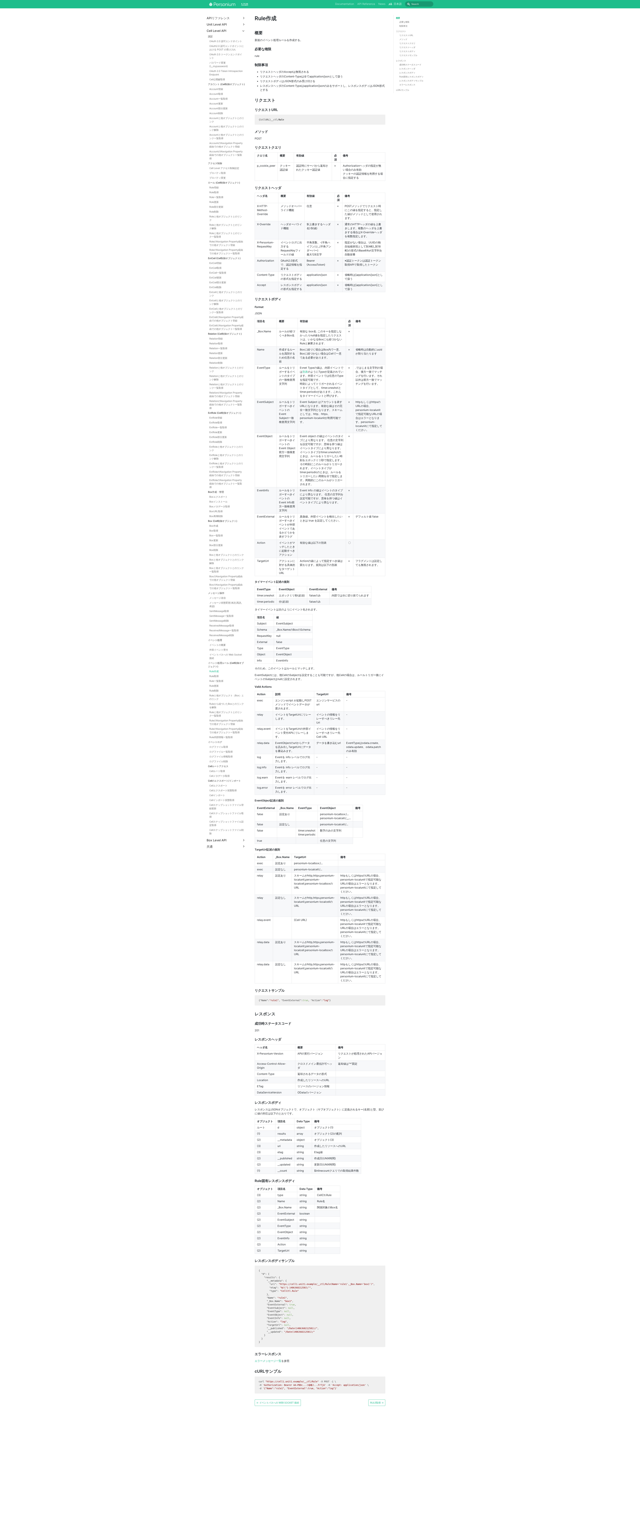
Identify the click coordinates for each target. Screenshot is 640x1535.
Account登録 (216, 89)
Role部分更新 (216, 206)
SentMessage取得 (219, 611)
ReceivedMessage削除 (221, 635)
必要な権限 (404, 22)
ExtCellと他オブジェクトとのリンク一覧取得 (225, 310)
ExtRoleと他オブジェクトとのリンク (226, 448)
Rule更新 (214, 685)
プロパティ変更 (217, 177)
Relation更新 (216, 353)
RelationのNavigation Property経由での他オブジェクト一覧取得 (225, 404)
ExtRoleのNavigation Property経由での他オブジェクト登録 (225, 473)
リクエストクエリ (407, 43)
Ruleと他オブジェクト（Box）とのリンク (226, 697)
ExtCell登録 (215, 263)
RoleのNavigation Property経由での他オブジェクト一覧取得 (226, 251)
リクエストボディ (407, 51)
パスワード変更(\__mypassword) (218, 64)
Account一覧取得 (218, 98)
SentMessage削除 (219, 620)
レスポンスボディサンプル (411, 80)
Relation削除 (216, 362)
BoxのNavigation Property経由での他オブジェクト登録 (225, 578)
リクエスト (401, 31)
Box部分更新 (216, 545)
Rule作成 (214, 671)
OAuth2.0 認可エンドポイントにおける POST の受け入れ (226, 48)
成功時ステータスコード (410, 64)
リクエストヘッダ (407, 47)
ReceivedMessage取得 (221, 625)
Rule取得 (214, 676)
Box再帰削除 (216, 516)
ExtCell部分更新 (217, 282)
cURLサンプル (402, 90)
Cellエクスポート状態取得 (223, 790)
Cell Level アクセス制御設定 (224, 168)
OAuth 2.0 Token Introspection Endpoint (226, 73)
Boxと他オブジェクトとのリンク (226, 554)
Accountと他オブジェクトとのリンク (226, 120)
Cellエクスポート (218, 785)
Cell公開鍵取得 (217, 79)
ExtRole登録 (215, 417)
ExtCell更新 (215, 277)
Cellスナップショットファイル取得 (226, 815)
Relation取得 (216, 343)
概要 (398, 18)
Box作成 (213, 525)
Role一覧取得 (216, 197)
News (381, 4)
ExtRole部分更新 (218, 437)
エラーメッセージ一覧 (268, 1360)
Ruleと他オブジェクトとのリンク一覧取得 (225, 714)
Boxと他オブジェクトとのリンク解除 (226, 561)
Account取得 (216, 93)
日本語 (398, 4)
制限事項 (403, 26)
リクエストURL (406, 35)
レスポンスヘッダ (407, 68)
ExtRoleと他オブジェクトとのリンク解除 (226, 457)
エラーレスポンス (407, 84)
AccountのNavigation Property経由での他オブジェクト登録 (226, 145)
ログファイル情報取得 (221, 756)
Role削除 (214, 211)
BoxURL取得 (216, 511)
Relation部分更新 (218, 358)
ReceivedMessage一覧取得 (224, 630)
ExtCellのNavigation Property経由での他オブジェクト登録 (226, 319)
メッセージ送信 (217, 597)
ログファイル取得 (218, 746)
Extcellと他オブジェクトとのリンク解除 (225, 302)
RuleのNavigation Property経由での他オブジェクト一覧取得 (226, 730)
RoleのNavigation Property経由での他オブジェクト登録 (226, 243)
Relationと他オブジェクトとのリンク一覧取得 (226, 386)
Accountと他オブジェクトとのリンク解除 (226, 128)
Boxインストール (218, 501)
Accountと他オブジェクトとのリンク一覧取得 (226, 136)
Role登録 (214, 187)
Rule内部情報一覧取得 (221, 737)
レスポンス (401, 60)
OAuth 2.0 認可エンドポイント (225, 41)
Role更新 (214, 202)
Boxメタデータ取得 (219, 506)
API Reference (366, 4)
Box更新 (213, 540)
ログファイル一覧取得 (221, 751)
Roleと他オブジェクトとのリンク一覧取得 (225, 235)
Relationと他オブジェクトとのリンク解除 (226, 378)
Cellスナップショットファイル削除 (226, 831)
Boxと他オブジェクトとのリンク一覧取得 (226, 570)
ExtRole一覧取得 (218, 427)
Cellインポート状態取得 (221, 800)
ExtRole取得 (215, 422)
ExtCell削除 (215, 287)
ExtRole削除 (215, 441)
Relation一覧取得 (218, 348)
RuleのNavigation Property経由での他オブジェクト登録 (226, 722)
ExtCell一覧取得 (217, 272)
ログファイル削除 (218, 761)
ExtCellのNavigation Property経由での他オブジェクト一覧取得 (226, 327)
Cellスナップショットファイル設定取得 (226, 823)
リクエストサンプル (408, 55)
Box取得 (213, 530)
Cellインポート (217, 795)
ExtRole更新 (215, 432)
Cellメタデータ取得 (219, 775)
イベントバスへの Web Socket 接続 (225, 656)
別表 (305, 371)
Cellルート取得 (217, 771)
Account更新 (216, 103)
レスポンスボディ (407, 72)
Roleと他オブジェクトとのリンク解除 (225, 226)
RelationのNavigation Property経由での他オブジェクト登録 (225, 394)
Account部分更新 (218, 108)
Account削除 (216, 113)
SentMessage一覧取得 (221, 615)
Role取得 (214, 192)
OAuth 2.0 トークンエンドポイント (225, 56)
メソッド (403, 39)
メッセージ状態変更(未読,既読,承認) (225, 604)
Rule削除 (214, 690)
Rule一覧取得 (216, 680)
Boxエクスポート (218, 496)
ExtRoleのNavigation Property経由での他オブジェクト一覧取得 (225, 483)
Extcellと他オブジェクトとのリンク (225, 294)
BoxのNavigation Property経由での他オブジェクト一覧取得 (225, 586)
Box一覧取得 (216, 535)
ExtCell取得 (215, 267)
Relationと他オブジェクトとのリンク (226, 369)
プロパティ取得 (217, 173)
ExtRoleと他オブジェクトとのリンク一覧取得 (226, 465)
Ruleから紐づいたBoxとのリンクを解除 (226, 705)
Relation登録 (216, 338)
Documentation (344, 4)
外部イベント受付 (218, 649)
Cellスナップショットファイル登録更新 (226, 806)
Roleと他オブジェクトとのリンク (225, 218)
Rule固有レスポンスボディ (411, 76)
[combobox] (419, 4)
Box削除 (213, 550)
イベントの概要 (217, 644)
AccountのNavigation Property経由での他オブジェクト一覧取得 (226, 155)
